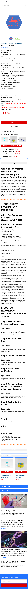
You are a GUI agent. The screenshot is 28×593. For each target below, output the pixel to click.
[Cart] (26, 2)
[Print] (8, 131)
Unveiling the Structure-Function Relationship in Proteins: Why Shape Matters (14, 550)
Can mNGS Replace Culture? (9, 511)
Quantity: (4, 116)
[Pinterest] (13, 131)
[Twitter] (10, 131)
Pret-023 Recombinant (6, 474)
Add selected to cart (16, 145)
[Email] (5, 131)
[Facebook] (2, 131)
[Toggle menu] (2, 2)
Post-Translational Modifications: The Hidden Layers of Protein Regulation (12, 521)
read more (3, 517)
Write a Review (4, 47)
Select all (5, 145)
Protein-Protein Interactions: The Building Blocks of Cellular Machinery (13, 562)
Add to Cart (7, 471)
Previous (24, 456)
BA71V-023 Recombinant (20, 474)
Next (26, 456)
